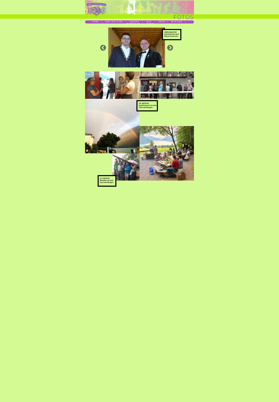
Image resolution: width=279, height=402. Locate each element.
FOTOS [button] (162, 21)
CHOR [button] (150, 23)
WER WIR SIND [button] (114, 21)
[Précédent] (103, 47)
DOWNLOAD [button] (133, 23)
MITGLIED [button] (176, 21)
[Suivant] (170, 47)
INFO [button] (148, 21)
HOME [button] (95, 21)
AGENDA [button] (135, 21)
